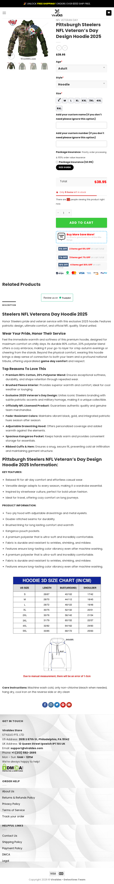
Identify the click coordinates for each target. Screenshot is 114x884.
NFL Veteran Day (67, 20)
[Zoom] (11, 56)
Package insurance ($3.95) (76, 162)
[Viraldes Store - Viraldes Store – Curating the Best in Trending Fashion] (57, 12)
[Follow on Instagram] (51, 705)
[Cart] (109, 13)
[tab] (9, 305)
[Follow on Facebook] (45, 705)
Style (60, 77)
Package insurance (68, 152)
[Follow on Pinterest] (63, 705)
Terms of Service (13, 810)
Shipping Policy (12, 842)
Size (59, 93)
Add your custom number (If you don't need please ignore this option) (80, 135)
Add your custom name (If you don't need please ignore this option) (79, 117)
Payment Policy (12, 848)
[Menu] (4, 13)
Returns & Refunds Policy (18, 797)
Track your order (13, 816)
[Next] (44, 39)
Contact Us (9, 836)
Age (59, 61)
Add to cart (81, 222)
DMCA (6, 854)
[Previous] (11, 39)
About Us (8, 791)
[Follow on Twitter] (57, 705)
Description (9, 305)
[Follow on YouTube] (69, 705)
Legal (5, 861)
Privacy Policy (11, 804)
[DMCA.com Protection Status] (12, 767)
